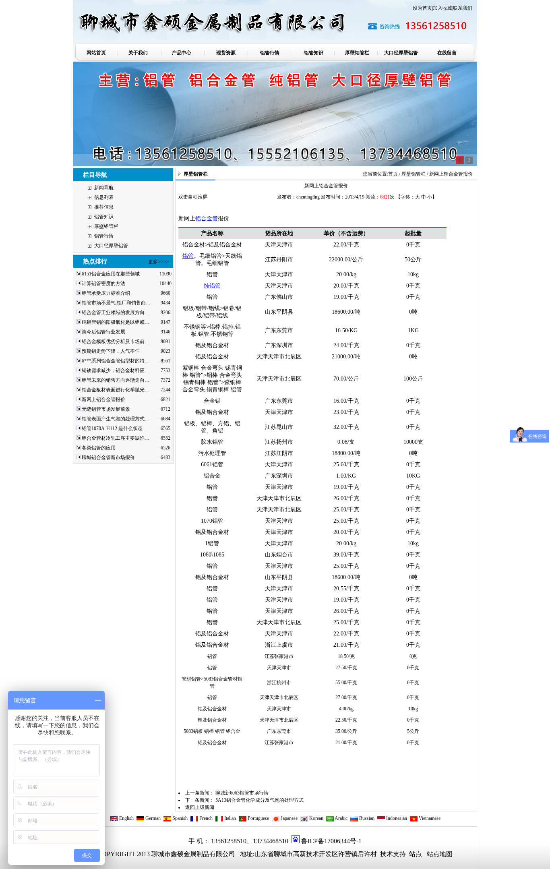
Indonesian (396, 818)
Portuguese (257, 818)
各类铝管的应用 (99, 448)
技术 (385, 853)
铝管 (188, 256)
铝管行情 (104, 236)
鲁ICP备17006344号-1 (331, 841)
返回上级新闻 (199, 807)
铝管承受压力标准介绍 (106, 293)
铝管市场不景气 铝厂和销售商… (116, 303)
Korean (315, 818)
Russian (366, 818)
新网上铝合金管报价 (103, 399)
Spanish (179, 818)
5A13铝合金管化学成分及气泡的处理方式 (259, 800)
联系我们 (462, 8)
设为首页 (422, 8)
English (126, 818)
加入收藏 (442, 8)
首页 (393, 174)
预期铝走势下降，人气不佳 (111, 351)
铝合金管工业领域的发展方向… (115, 312)
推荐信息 (104, 207)
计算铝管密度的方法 (103, 283)
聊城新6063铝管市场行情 (242, 793)
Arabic (340, 818)
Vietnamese (429, 818)
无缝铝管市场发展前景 (106, 409)
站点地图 (440, 853)
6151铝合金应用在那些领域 (111, 274)
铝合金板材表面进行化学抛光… (115, 390)
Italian (229, 818)
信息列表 (104, 197)
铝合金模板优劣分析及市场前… (115, 341)
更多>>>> (158, 262)
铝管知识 (104, 216)
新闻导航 (104, 187)
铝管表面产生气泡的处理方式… (115, 419)
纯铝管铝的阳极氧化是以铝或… (115, 322)
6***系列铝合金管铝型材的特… (115, 361)
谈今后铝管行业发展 (103, 332)
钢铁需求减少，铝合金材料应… (115, 370)
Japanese (288, 818)
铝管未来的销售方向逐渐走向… (115, 380)
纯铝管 (212, 286)
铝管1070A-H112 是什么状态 (112, 428)
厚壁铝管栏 (106, 226)
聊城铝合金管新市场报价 (108, 457)
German (152, 818)
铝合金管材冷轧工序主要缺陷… (115, 438)
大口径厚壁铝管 (111, 245)
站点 (415, 853)
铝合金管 (206, 218)
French (205, 818)
